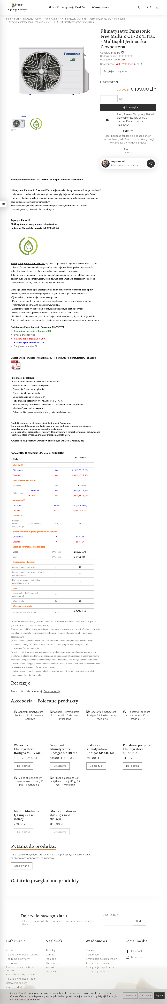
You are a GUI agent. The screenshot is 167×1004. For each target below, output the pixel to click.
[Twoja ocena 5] (131, 56)
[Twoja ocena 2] (122, 56)
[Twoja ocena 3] (125, 56)
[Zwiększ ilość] (103, 98)
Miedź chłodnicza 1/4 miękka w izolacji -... (26, 815)
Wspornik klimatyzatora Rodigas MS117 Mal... (29, 749)
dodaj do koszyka (128, 107)
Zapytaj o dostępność (116, 71)
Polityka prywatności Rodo (20, 978)
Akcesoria (22, 701)
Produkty (50, 950)
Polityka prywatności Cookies (22, 954)
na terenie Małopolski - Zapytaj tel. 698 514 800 (35, 228)
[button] (53, 72)
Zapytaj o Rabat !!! (20, 220)
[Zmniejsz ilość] (115, 98)
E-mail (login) (109, 914)
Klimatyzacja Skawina (97, 963)
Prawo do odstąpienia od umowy (20, 969)
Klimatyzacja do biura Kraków (101, 958)
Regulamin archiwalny (18, 958)
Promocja (51, 958)
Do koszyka (23, 765)
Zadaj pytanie (21, 865)
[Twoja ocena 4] (128, 56)
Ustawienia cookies (16, 983)
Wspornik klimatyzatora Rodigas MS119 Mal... (65, 749)
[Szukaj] (140, 7)
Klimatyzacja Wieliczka (97, 971)
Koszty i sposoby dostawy (20, 974)
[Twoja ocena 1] (119, 56)
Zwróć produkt (14, 987)
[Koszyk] (148, 7)
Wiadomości (52, 963)
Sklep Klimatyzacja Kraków (66, 7)
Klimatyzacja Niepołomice (99, 967)
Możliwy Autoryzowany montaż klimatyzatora (34, 224)
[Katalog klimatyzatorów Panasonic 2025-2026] (16, 364)
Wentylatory (100, 7)
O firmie (50, 954)
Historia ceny (107, 81)
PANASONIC (119, 59)
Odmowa (146, 995)
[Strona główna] (18, 7)
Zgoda (159, 995)
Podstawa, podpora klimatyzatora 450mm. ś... (137, 749)
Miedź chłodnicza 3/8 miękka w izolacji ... (63, 815)
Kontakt (10, 950)
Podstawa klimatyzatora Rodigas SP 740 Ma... (101, 749)
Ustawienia (130, 995)
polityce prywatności (29, 999)
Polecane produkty (57, 701)
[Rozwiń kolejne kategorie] (116, 7)
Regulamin (11, 963)
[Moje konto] (157, 7)
